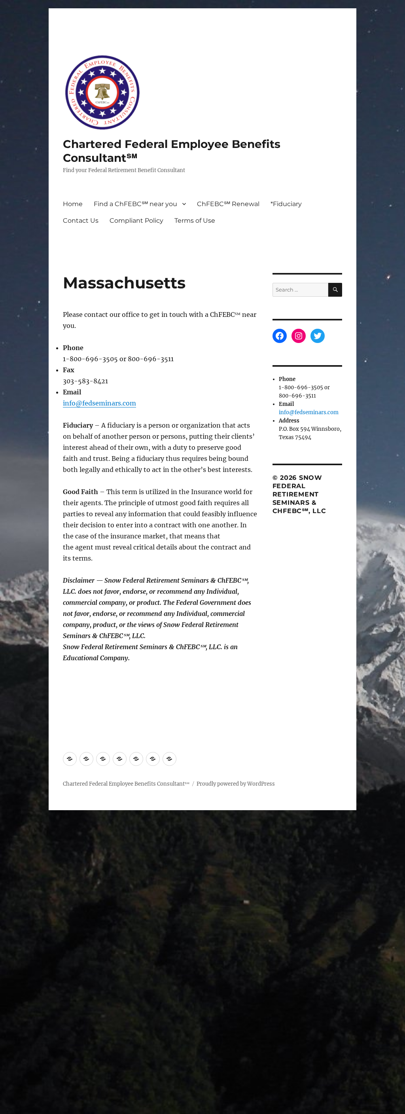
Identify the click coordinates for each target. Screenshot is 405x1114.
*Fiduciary (286, 204)
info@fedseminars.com (99, 403)
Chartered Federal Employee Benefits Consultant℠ (126, 784)
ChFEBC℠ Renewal (228, 204)
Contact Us (80, 220)
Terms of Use (194, 220)
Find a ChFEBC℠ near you (135, 204)
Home (73, 204)
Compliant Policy (136, 220)
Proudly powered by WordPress (236, 784)
